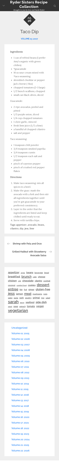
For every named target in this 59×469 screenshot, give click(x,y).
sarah (13, 302)
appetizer (21, 224)
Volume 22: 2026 (20, 450)
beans (41, 224)
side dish (41, 302)
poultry (28, 298)
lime (32, 228)
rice (42, 298)
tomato (31, 306)
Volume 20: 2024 (20, 439)
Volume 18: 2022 (20, 428)
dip (21, 228)
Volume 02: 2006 (20, 339)
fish (21, 290)
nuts (45, 294)
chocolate (28, 280)
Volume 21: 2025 (20, 445)
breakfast (14, 276)
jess (26, 228)
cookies (32, 285)
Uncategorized (19, 327)
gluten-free (43, 289)
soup (15, 306)
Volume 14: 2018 (20, 406)
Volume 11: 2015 (19, 389)
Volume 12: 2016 (20, 394)
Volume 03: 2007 (29, 39)
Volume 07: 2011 (20, 367)
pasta (16, 298)
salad (48, 298)
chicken (12, 280)
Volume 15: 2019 (20, 411)
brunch (26, 276)
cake (35, 277)
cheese (41, 277)
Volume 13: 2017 (20, 400)
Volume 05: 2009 (20, 355)
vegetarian (18, 310)
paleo (10, 298)
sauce (22, 302)
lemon (19, 294)
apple (23, 273)
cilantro (14, 228)
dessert (43, 285)
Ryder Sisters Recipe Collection (29, 4)
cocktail (46, 281)
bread (46, 273)
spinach (22, 307)
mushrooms (37, 294)
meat (27, 293)
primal (36, 297)
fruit (25, 290)
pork (21, 298)
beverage (39, 273)
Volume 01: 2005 (20, 333)
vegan (40, 306)
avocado (32, 224)
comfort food (22, 285)
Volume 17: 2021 (20, 422)
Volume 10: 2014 (20, 383)
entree (13, 289)
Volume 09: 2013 (20, 378)
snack (10, 307)
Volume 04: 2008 (20, 350)
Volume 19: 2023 (20, 434)
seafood (30, 302)
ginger (31, 289)
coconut (11, 285)
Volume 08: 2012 (20, 372)
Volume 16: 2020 (20, 417)
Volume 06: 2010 (20, 361)
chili (19, 281)
